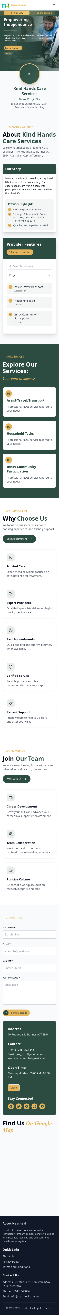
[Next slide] (53, 53)
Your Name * (10, 927)
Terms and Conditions (16, 1267)
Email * (7, 944)
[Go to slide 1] (5, 53)
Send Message (19, 1012)
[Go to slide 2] (8, 53)
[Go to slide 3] (10, 53)
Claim (14, 1087)
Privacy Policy (11, 1261)
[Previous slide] (48, 53)
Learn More (9, 48)
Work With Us (14, 778)
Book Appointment (17, 538)
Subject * (8, 960)
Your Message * (11, 977)
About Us (8, 1256)
